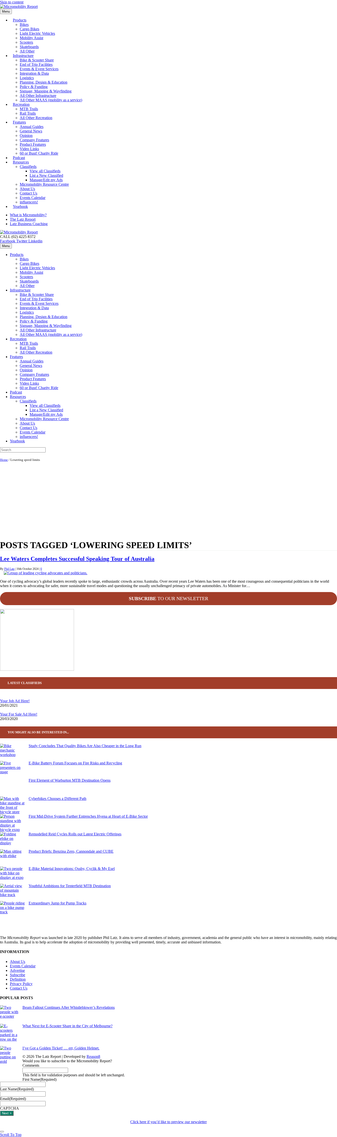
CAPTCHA (9, 1108)
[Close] (2, 1131)
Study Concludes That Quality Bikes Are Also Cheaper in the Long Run (85, 746)
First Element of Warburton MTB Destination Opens (70, 780)
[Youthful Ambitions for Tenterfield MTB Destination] (12, 892)
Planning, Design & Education (43, 82)
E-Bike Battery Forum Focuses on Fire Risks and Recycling (75, 763)
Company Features (34, 140)
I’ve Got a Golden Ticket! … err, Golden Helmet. (60, 1048)
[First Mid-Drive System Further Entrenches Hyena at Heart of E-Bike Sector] (12, 823)
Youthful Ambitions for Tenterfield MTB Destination (70, 886)
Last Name (17, 1089)
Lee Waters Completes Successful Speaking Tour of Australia (77, 559)
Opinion (26, 135)
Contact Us (28, 193)
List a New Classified (46, 175)
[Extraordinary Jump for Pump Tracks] (12, 909)
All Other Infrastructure (38, 95)
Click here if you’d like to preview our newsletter (168, 1122)
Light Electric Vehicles (37, 33)
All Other (27, 286)
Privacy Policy (21, 984)
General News (31, 131)
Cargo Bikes (29, 29)
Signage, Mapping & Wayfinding (46, 91)
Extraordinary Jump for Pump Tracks (57, 903)
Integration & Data (34, 73)
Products (19, 20)
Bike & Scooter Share (37, 60)
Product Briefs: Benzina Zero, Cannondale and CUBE (71, 851)
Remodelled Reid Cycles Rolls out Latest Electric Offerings (75, 834)
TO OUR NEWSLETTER (168, 598)
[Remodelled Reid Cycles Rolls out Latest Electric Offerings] (12, 840)
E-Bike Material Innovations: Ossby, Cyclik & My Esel (72, 868)
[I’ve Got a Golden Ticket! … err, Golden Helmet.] (9, 1064)
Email (13, 1099)
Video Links (29, 149)
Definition (18, 979)
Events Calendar (32, 198)
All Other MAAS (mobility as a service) (51, 100)
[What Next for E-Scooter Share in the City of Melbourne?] (9, 1035)
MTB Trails (29, 109)
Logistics (27, 78)
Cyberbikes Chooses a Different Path (57, 798)
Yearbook (20, 206)
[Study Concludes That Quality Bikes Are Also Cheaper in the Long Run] (12, 752)
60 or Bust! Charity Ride (39, 153)
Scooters (26, 42)
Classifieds (28, 166)
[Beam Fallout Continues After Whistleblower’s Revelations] (9, 1014)
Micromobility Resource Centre (44, 184)
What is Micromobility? (28, 215)
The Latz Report (23, 219)
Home (4, 460)
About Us (27, 189)
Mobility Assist (31, 38)
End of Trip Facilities (36, 64)
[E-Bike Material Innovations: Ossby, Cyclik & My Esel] (12, 875)
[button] (10, 1135)
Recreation (21, 104)
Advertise (17, 970)
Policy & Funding (34, 87)
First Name (39, 1079)
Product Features (33, 144)
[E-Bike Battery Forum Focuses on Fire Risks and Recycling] (12, 769)
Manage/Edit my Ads (46, 180)
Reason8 (93, 1056)
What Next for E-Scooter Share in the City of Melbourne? (67, 1026)
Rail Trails (28, 113)
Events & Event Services (39, 69)
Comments (30, 1065)
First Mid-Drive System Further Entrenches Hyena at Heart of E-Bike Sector (88, 816)
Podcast (16, 392)
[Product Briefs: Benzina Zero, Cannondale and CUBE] (12, 857)
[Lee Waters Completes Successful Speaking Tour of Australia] (45, 573)
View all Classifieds (45, 171)
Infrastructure (23, 56)
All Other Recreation (36, 118)
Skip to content (11, 2)
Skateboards (29, 47)
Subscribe (17, 975)
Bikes (24, 24)
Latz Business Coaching (29, 224)
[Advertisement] (168, 499)
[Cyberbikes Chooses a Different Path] (12, 805)
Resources (21, 162)
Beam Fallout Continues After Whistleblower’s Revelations (68, 1007)
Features (19, 122)
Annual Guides (31, 127)
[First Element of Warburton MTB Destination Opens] (12, 787)
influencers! (29, 436)
